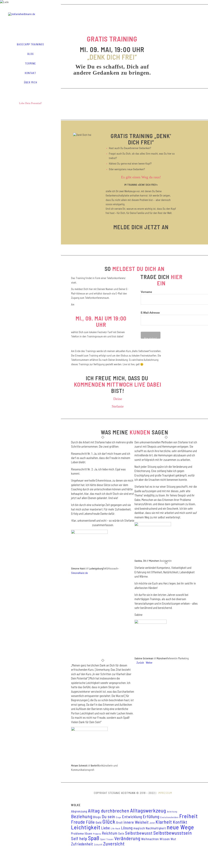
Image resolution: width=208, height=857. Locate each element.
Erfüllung (151, 816)
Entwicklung (132, 816)
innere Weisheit (136, 822)
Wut (173, 839)
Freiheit (188, 816)
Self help (79, 838)
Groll (119, 822)
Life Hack (115, 828)
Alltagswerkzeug (148, 810)
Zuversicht (114, 843)
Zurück (140, 662)
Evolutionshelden (169, 817)
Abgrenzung (79, 811)
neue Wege (180, 827)
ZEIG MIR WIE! (134, 103)
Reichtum (109, 833)
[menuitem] (30, 44)
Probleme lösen (81, 833)
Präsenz (97, 833)
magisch (139, 828)
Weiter (149, 662)
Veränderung (127, 838)
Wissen (165, 839)
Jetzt (152, 822)
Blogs (97, 817)
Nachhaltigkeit (156, 828)
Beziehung (81, 816)
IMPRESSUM (164, 793)
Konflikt (180, 821)
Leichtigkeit (85, 827)
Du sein (108, 816)
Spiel (103, 839)
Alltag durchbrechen (108, 810)
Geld (99, 822)
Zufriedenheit (82, 844)
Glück (108, 821)
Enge (118, 817)
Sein (121, 833)
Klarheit (164, 822)
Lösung (127, 827)
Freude (78, 822)
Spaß (94, 838)
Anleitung (172, 811)
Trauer (110, 839)
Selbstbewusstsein (172, 833)
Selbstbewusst (139, 832)
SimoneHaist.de (79, 573)
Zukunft (98, 844)
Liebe (105, 827)
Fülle (90, 821)
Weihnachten (150, 839)
